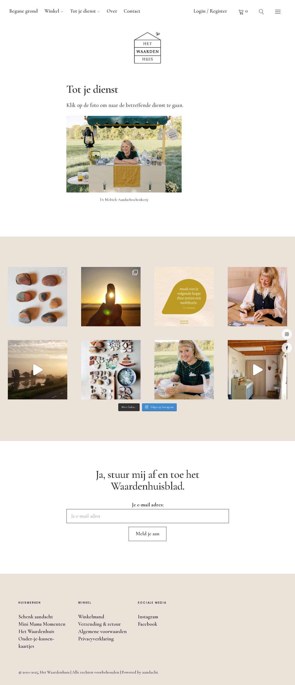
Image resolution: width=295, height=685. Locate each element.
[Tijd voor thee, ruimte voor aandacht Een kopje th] (184, 296)
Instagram (287, 334)
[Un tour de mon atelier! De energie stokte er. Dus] (257, 369)
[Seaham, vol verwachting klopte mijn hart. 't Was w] (37, 296)
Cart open (243, 11)
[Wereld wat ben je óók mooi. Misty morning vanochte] (37, 369)
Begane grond (23, 11)
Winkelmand (91, 617)
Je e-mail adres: (147, 505)
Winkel (51, 11)
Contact (132, 11)
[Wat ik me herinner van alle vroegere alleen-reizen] (111, 296)
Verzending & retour (99, 624)
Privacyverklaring (96, 639)
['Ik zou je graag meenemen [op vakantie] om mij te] (111, 369)
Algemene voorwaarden (102, 631)
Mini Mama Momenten (41, 624)
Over (112, 11)
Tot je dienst (83, 11)
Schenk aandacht (35, 617)
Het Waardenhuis (36, 631)
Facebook (287, 348)
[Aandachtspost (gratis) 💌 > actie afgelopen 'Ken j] (257, 296)
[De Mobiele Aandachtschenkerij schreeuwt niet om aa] (184, 369)
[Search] (262, 11)
